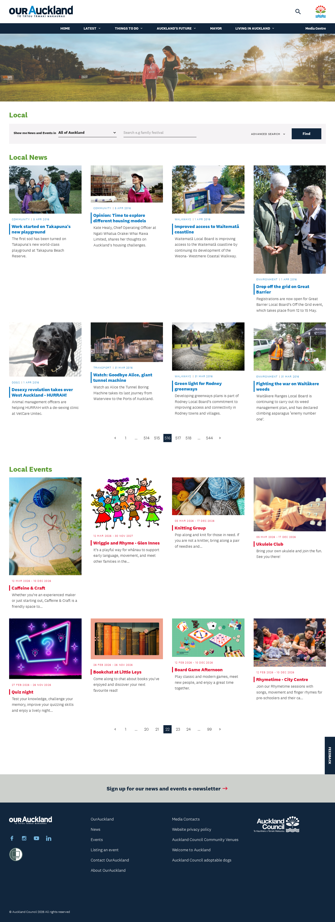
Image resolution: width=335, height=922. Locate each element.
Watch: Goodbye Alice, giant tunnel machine (122, 377)
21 (157, 729)
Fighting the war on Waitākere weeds (287, 386)
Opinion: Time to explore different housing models (119, 218)
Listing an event (105, 849)
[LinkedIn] (49, 839)
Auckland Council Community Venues (205, 839)
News (95, 829)
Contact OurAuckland (110, 860)
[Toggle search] (298, 11)
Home (65, 28)
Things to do (126, 28)
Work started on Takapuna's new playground (41, 229)
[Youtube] (36, 839)
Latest (90, 28)
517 (178, 438)
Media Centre (315, 28)
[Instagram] (24, 839)
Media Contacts (186, 819)
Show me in (35, 133)
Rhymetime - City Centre (282, 679)
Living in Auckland (252, 28)
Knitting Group (190, 528)
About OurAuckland (108, 870)
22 (167, 729)
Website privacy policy (191, 829)
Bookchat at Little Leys (117, 672)
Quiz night (22, 692)
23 (178, 729)
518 (188, 438)
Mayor (216, 28)
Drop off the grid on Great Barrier (282, 289)
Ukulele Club (269, 544)
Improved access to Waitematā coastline (207, 229)
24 (188, 729)
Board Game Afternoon (199, 669)
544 (209, 438)
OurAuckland (102, 819)
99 (209, 729)
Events (97, 839)
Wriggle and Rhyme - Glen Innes (126, 543)
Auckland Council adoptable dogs (201, 860)
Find (306, 133)
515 (157, 438)
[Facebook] (12, 839)
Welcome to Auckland (191, 849)
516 (167, 438)
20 (146, 729)
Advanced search (265, 134)
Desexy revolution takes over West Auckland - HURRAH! (42, 392)
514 (146, 438)
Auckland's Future (174, 28)
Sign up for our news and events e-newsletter (164, 788)
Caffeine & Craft (28, 588)
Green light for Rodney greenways (198, 386)
